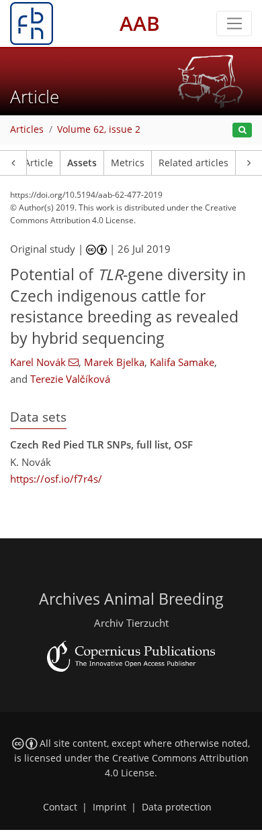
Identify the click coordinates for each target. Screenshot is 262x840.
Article (38, 163)
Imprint (109, 807)
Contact (60, 807)
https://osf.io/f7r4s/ (56, 478)
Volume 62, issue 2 (98, 129)
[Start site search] (242, 130)
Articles (27, 129)
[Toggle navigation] (234, 23)
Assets (82, 163)
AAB (140, 23)
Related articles (193, 163)
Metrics (127, 163)
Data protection (177, 807)
